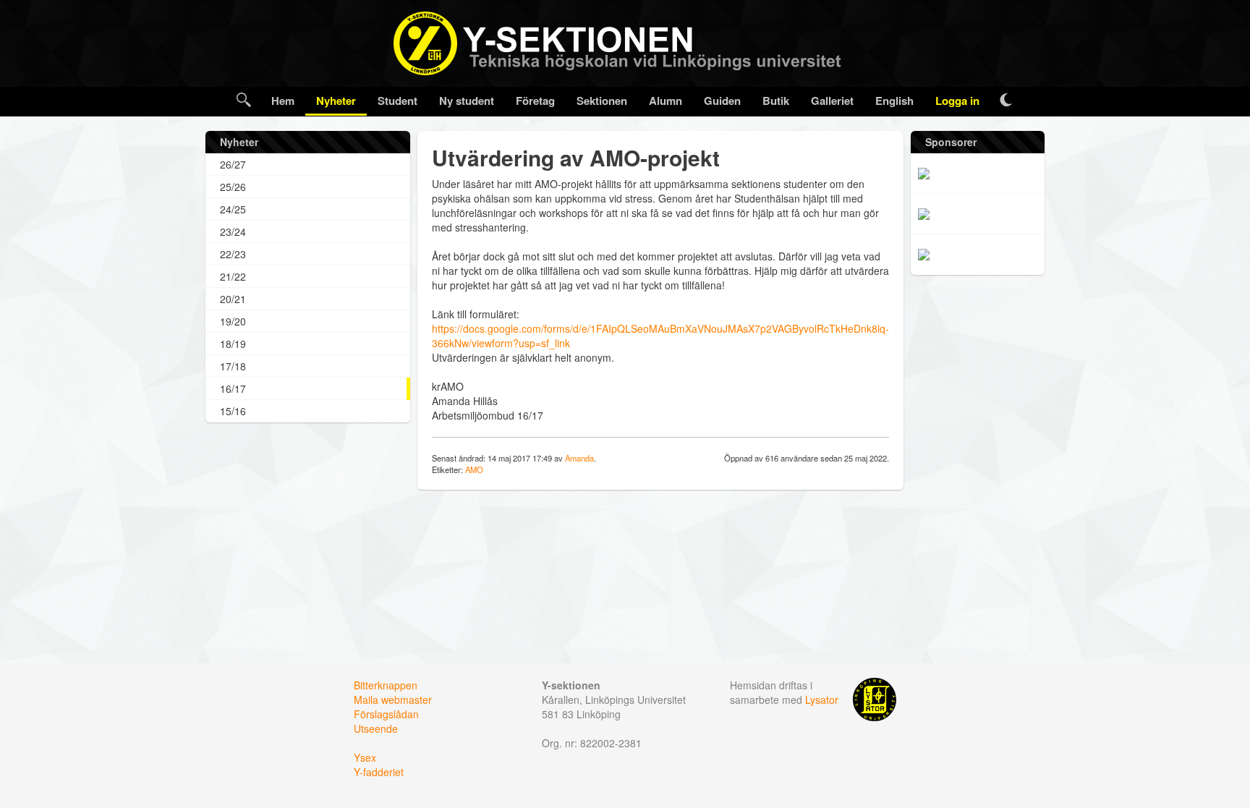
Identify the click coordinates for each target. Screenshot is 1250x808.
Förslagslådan (386, 714)
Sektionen (602, 101)
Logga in (957, 101)
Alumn (665, 101)
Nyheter (336, 101)
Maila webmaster (393, 699)
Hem (282, 101)
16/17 (233, 388)
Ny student (466, 101)
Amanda (579, 458)
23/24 (233, 231)
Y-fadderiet (379, 772)
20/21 (233, 299)
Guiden (722, 101)
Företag (535, 101)
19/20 (233, 321)
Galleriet (832, 101)
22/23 (233, 254)
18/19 (233, 343)
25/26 (233, 186)
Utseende (376, 728)
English (894, 101)
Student (397, 101)
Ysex (365, 757)
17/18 (233, 366)
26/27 (233, 164)
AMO (474, 469)
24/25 (233, 209)
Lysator (821, 699)
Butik (775, 101)
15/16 (233, 411)
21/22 (233, 276)
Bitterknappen (385, 685)
